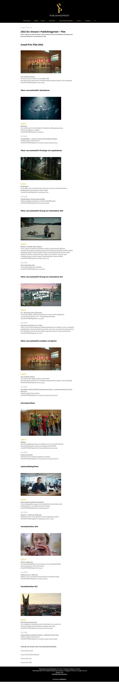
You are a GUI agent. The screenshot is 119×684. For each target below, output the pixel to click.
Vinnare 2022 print (26, 658)
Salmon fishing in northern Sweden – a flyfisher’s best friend (39, 635)
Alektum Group (43, 578)
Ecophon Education (27, 455)
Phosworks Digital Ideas (46, 628)
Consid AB (42, 269)
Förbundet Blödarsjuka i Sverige (48, 448)
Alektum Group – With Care (29, 575)
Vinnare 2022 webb (26, 662)
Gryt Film (41, 318)
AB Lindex (42, 82)
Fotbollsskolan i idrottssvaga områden (33, 199)
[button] (95, 21)
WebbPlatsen (62, 679)
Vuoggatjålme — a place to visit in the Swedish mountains (39, 139)
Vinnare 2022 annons (27, 650)
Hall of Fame (52, 20)
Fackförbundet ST (44, 508)
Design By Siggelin (44, 203)
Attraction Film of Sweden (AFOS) (48, 458)
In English (87, 20)
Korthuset (24, 126)
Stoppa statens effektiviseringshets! (32, 502)
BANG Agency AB (44, 258)
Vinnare (43, 20)
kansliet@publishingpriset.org (59, 674)
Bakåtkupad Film (43, 192)
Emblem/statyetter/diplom (66, 20)
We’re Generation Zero (28, 265)
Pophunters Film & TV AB (46, 518)
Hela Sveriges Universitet (29, 622)
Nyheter (36, 20)
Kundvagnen (24, 186)
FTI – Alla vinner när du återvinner (31, 312)
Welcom (41, 132)
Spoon (40, 568)
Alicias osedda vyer (27, 562)
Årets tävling (26, 20)
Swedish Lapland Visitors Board (48, 142)
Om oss (79, 20)
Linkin (40, 333)
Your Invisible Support (28, 76)
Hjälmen (23, 442)
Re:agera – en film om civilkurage (31, 515)
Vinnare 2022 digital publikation (30, 654)
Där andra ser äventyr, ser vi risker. (31, 325)
